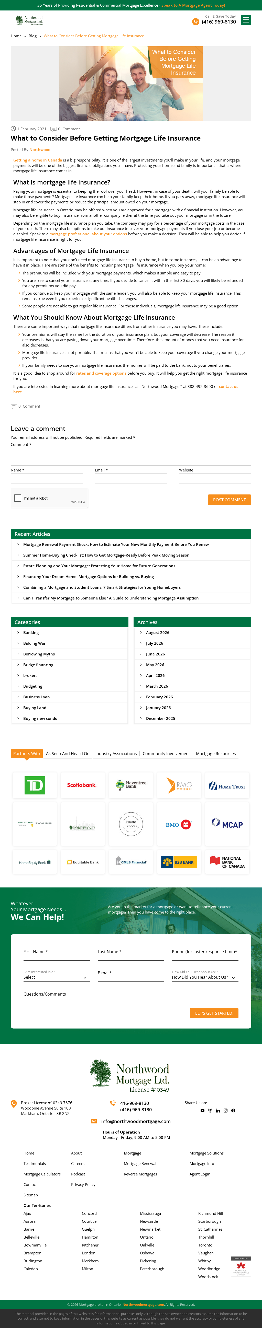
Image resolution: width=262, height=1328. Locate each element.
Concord (89, 1213)
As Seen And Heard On (68, 753)
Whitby (204, 1260)
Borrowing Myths (39, 653)
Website (186, 470)
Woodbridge (209, 1268)
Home (16, 35)
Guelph (88, 1229)
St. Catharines (210, 1229)
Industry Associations (116, 753)
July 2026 (154, 643)
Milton (87, 1268)
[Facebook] (233, 1111)
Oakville (147, 1245)
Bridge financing (38, 664)
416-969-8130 (134, 1103)
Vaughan (206, 1252)
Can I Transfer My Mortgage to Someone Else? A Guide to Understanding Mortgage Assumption (111, 598)
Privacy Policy (83, 1184)
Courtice (89, 1221)
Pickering (148, 1260)
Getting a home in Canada (37, 160)
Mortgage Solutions (207, 1153)
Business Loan (36, 696)
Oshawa (147, 1252)
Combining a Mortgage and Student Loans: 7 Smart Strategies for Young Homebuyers (102, 587)
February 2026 (159, 696)
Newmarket (150, 1229)
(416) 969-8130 (136, 1109)
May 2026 (155, 664)
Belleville (31, 1237)
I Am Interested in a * (40, 972)
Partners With (26, 753)
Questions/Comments (45, 994)
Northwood (39, 149)
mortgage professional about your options (88, 233)
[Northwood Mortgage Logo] (29, 20)
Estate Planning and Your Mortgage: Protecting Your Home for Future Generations (99, 565)
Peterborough (152, 1268)
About (76, 1153)
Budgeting (32, 686)
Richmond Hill (210, 1213)
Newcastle (149, 1221)
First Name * (36, 952)
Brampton (32, 1252)
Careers (77, 1163)
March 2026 (157, 686)
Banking (31, 632)
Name (17, 470)
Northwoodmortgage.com (143, 1304)
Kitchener (90, 1245)
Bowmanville (35, 1245)
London (88, 1252)
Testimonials (35, 1163)
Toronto (205, 1245)
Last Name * (110, 952)
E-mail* (105, 973)
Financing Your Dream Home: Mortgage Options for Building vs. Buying (88, 576)
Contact (30, 1184)
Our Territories (37, 1205)
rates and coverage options (101, 373)
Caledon (31, 1268)
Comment (21, 444)
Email (101, 470)
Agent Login (200, 1173)
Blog (33, 35)
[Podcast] (210, 1111)
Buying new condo (40, 718)
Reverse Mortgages (140, 1173)
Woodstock (208, 1276)
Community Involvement (166, 753)
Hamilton (90, 1237)
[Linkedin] (218, 1111)
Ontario (147, 1237)
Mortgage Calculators (42, 1173)
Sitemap (31, 1194)
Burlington (33, 1260)
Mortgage (132, 1153)
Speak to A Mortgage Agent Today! (193, 5)
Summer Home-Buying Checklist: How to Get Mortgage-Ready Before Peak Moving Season (106, 555)
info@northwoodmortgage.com (136, 1121)
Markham (90, 1260)
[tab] (27, 754)
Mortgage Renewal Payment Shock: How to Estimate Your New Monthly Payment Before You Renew (116, 544)
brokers (30, 675)
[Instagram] (225, 1111)
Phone (204, 952)
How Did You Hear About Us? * (195, 972)
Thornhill (206, 1237)
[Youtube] (202, 1111)
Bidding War (34, 643)
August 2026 (157, 632)
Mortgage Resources (216, 753)
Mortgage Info (202, 1163)
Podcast (78, 1173)
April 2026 (155, 675)
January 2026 (158, 707)
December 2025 (160, 718)
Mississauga (150, 1213)
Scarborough (209, 1221)
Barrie (29, 1229)
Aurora (30, 1221)
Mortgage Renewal (140, 1163)
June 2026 (155, 653)
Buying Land (34, 707)
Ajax (27, 1213)
